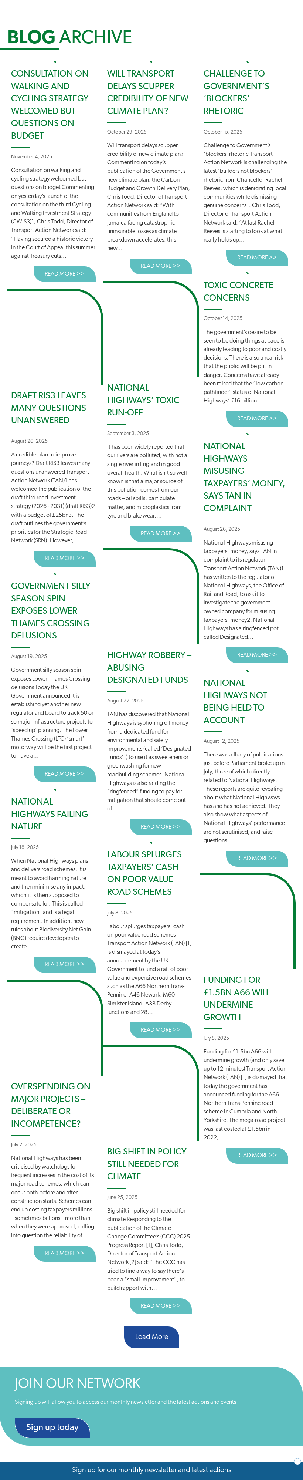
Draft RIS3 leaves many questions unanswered (48, 408)
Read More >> (70, 274)
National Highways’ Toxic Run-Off (143, 401)
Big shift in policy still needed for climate (147, 1164)
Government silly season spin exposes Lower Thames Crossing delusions (51, 611)
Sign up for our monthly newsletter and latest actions (151, 1470)
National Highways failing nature (49, 815)
